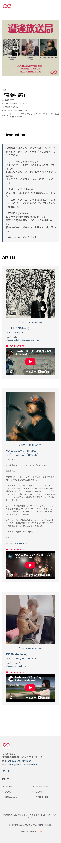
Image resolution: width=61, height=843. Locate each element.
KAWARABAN (12, 797)
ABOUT (9, 791)
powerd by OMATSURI (29, 831)
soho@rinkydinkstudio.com (23, 764)
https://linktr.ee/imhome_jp (17, 666)
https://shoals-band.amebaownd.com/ (22, 340)
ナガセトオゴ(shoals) (17, 328)
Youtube (19, 332)
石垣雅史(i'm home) (16, 654)
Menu (38, 791)
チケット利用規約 (37, 815)
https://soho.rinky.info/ (19, 761)
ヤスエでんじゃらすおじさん (21, 450)
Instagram (20, 455)
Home (9, 786)
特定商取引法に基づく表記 (15, 815)
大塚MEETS (41, 797)
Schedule (41, 786)
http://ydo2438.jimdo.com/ (17, 543)
